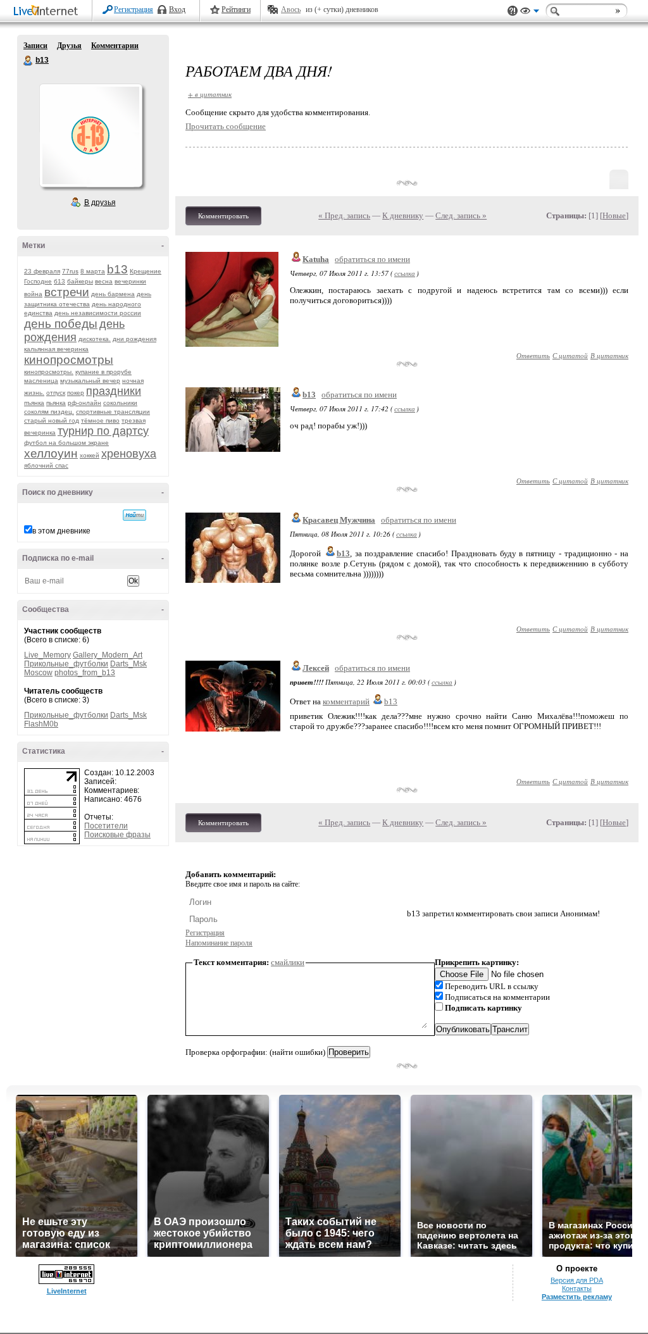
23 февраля (42, 271)
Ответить (533, 355)
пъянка (34, 402)
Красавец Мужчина (338, 520)
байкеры (80, 281)
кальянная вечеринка (56, 349)
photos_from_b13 (84, 672)
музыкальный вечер (90, 380)
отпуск (55, 392)
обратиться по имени (372, 259)
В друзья (100, 202)
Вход (177, 9)
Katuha (315, 259)
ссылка (404, 273)
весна (104, 281)
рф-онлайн (84, 402)
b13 (28, 61)
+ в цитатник (210, 94)
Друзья (69, 45)
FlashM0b (41, 724)
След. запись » (461, 215)
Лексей (315, 668)
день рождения (74, 331)
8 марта (92, 271)
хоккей (89, 455)
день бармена (113, 293)
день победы (60, 323)
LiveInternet (48, 11)
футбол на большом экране (66, 442)
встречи (66, 292)
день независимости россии (97, 312)
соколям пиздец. (49, 411)
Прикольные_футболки (66, 663)
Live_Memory (47, 655)
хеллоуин (51, 453)
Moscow (38, 672)
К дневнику (402, 215)
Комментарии (115, 45)
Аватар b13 (90, 135)
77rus (70, 271)
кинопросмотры (68, 359)
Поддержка (513, 11)
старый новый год (51, 420)
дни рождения (134, 338)
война (33, 293)
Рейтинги (236, 9)
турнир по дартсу (103, 431)
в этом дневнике (61, 531)
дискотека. (94, 338)
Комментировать (223, 216)
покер (75, 392)
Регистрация (133, 9)
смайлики (287, 962)
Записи (35, 45)
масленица (41, 380)
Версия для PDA (577, 1280)
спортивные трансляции (113, 411)
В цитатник (609, 355)
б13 (59, 281)
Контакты (577, 1288)
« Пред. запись (344, 215)
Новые (614, 215)
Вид (529, 13)
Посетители (106, 825)
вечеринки (130, 281)
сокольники (120, 402)
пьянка (56, 402)
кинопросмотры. (48, 371)
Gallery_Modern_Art (107, 655)
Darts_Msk (128, 663)
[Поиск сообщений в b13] (134, 515)
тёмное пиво (100, 420)
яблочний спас (46, 465)
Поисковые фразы (117, 834)
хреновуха (128, 453)
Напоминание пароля (218, 942)
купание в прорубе (103, 371)
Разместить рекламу (577, 1296)
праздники (113, 391)
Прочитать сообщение (225, 126)
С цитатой (570, 355)
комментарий (346, 701)
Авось (291, 9)
